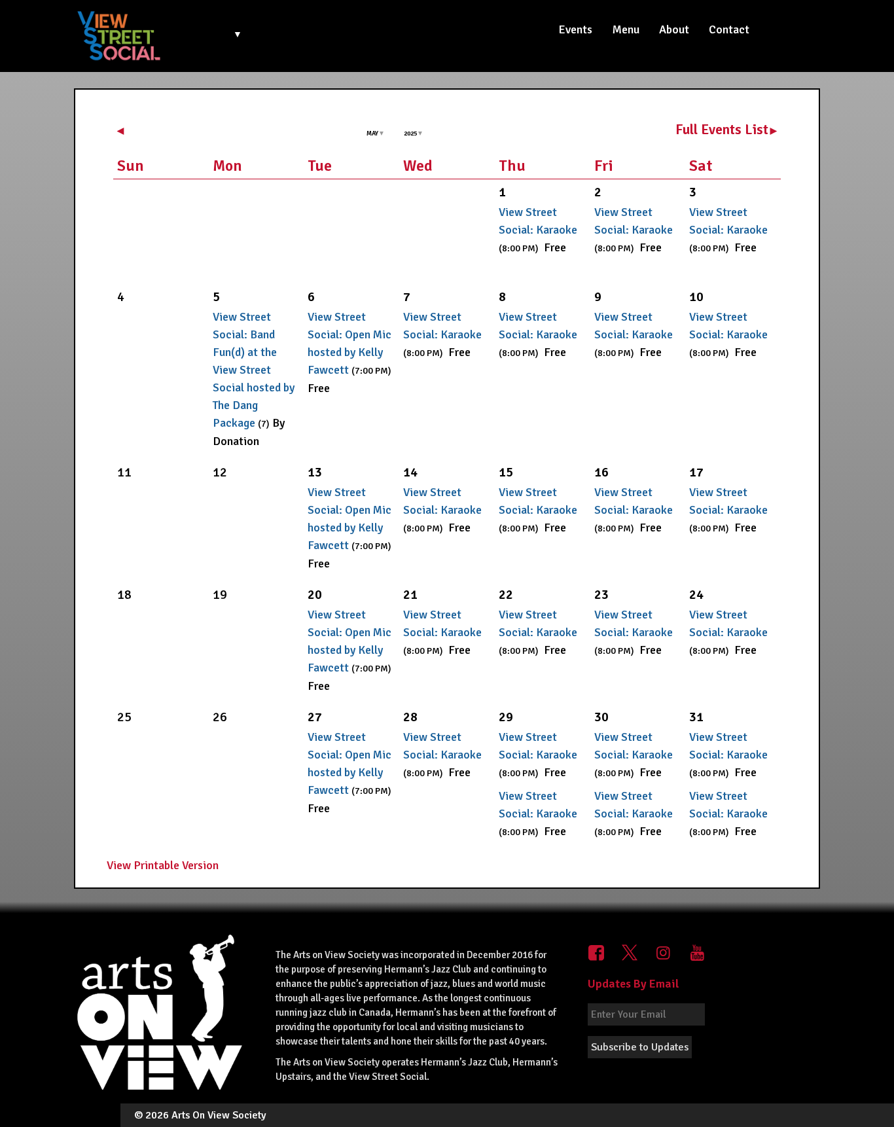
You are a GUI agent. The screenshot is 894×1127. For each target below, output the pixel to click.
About (674, 29)
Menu (625, 29)
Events (575, 29)
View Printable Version (163, 865)
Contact (729, 29)
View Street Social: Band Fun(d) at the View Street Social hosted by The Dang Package (254, 370)
